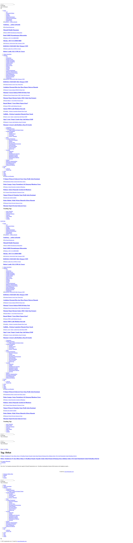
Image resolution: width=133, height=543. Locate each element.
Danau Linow (9, 212)
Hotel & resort (9, 65)
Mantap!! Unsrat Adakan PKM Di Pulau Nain (16, 92)
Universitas (11, 135)
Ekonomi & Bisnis (10, 13)
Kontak (5, 477)
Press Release (9, 19)
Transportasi (8, 78)
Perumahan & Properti (11, 162)
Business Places (9, 59)
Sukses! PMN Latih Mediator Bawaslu (14, 108)
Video (4, 173)
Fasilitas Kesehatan (10, 60)
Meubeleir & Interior (13, 156)
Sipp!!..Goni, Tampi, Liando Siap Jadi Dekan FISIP (18, 119)
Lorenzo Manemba (6, 461)
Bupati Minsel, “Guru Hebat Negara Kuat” (15, 103)
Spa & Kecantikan (13, 146)
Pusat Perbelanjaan (10, 74)
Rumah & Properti (10, 76)
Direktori (5, 55)
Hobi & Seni (9, 64)
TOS (4, 476)
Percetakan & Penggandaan (15, 143)
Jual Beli (8, 68)
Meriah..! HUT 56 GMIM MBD (12, 40)
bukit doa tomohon (10, 213)
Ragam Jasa (11, 148)
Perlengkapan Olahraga (14, 157)
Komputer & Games (13, 155)
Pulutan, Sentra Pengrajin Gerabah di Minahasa (17, 189)
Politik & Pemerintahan (11, 18)
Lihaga (7, 217)
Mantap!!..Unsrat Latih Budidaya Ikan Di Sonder (17, 125)
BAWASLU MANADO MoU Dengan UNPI (15, 46)
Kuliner (7, 69)
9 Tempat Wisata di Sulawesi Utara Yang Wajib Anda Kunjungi (21, 179)
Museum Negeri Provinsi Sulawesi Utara (14, 205)
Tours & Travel (12, 147)
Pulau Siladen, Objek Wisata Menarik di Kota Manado (19, 200)
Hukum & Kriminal (10, 16)
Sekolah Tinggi (12, 133)
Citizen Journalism (7, 54)
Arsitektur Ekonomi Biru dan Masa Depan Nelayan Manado (20, 87)
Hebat (6, 449)
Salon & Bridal (12, 145)
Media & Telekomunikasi (11, 71)
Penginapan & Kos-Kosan (12, 73)
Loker (4, 171)
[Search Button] (14, 4)
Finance (10, 141)
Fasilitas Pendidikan (10, 61)
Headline (8, 15)
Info (4, 167)
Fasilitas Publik (9, 63)
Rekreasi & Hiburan (10, 75)
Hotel (7, 137)
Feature (7, 14)
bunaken (8, 215)
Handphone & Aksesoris (14, 153)
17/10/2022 (3, 462)
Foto (4, 172)
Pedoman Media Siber (8, 474)
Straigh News (9, 20)
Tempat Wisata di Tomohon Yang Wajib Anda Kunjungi (19, 195)
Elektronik (11, 151)
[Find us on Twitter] (1, 8)
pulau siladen (9, 216)
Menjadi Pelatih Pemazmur (11, 30)
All (6, 11)
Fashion (10, 152)
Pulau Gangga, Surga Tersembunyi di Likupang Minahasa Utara (22, 184)
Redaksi (5, 475)
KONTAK (3, 221)
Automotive (8, 58)
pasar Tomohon (9, 211)
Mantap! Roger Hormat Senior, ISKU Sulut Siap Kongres (19, 98)
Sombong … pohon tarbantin (11, 24)
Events (4, 166)
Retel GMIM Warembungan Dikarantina (15, 35)
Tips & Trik (8, 170)
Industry (8, 66)
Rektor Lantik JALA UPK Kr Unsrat (14, 51)
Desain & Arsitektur (13, 140)
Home (2, 449)
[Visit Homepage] (12, 3)
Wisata (4, 175)
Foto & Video (12, 142)
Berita (4, 10)
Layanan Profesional (10, 70)
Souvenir (11, 158)
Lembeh (8, 218)
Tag (4, 449)
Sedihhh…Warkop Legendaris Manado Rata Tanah (18, 114)
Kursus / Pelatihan (13, 136)
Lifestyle (8, 168)
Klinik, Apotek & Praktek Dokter (16, 130)
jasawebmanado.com (69, 471)
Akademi (11, 132)
